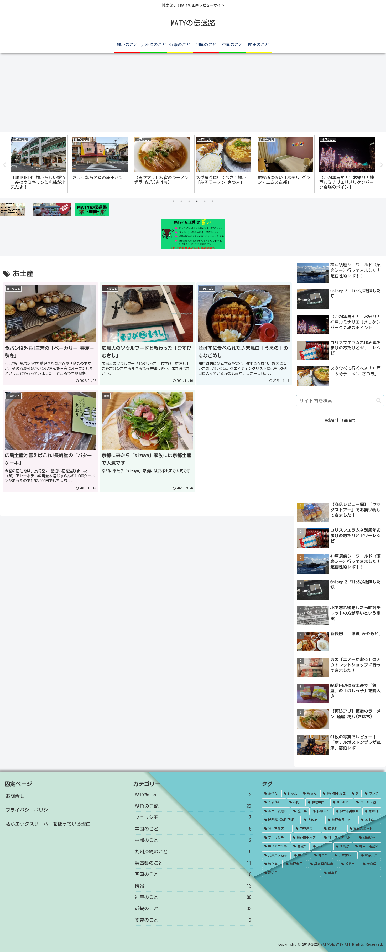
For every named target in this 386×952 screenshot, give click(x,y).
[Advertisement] (193, 92)
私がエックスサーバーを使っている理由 (48, 823)
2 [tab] (181, 201)
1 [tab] (173, 201)
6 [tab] (212, 201)
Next (381, 165)
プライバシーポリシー (29, 810)
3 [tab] (189, 201)
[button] (378, 400)
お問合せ (15, 796)
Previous (4, 165)
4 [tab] (197, 201)
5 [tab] (204, 201)
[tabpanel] (38, 164)
